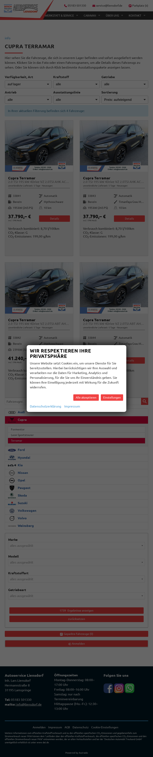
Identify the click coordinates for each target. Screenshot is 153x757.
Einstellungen (112, 397)
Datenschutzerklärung (45, 406)
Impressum (72, 406)
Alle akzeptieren (86, 397)
